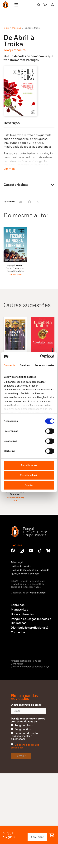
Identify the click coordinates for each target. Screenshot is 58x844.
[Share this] (29, 202)
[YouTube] (31, 550)
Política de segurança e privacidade (30, 570)
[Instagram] (22, 550)
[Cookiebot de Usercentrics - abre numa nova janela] (41, 356)
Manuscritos (19, 609)
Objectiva (16, 28)
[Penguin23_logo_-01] (5, 5)
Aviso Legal (17, 562)
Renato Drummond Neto (15, 499)
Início (6, 28)
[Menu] (16, 5)
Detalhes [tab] (25, 365)
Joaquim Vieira (15, 50)
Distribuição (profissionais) (29, 627)
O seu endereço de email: (26, 704)
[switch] (49, 431)
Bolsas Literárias (22, 614)
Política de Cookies (21, 566)
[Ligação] (53, 5)
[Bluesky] (48, 550)
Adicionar (37, 837)
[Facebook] (13, 550)
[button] (38, 5)
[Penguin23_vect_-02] (20, 650)
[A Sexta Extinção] (42, 319)
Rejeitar (29, 485)
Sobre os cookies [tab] (44, 365)
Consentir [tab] (9, 365)
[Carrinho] (45, 5)
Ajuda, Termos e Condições (25, 573)
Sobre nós (17, 605)
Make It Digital (38, 592)
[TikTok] (39, 550)
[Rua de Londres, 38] (15, 319)
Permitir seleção (29, 475)
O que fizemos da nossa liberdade (15, 269)
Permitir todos (29, 465)
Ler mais (9, 168)
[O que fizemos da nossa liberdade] (15, 229)
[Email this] (20, 202)
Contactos (18, 632)
